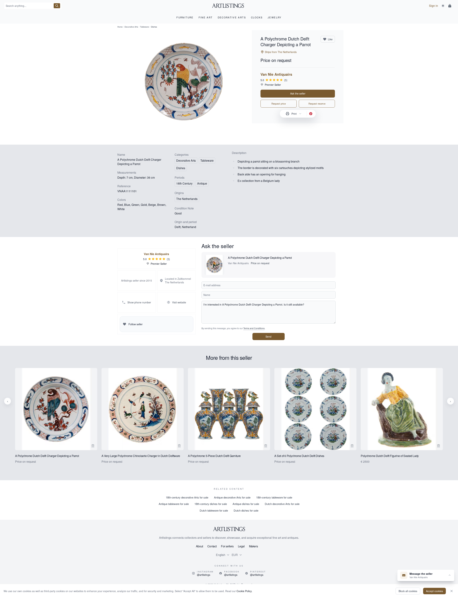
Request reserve (316, 103)
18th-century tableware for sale (274, 497)
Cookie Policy (244, 591)
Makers (253, 546)
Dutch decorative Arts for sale (282, 504)
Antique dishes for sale (246, 504)
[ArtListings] (229, 529)
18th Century (184, 183)
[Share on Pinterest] (311, 114)
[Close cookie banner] (451, 591)
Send (268, 336)
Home (120, 26)
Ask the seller (297, 93)
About (199, 546)
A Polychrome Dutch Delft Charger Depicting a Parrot (260, 258)
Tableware (144, 26)
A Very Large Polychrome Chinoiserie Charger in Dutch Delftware (140, 456)
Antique (202, 183)
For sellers (227, 546)
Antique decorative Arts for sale (232, 497)
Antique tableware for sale (174, 504)
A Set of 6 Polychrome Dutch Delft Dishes (299, 456)
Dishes (180, 168)
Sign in (433, 6)
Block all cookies (408, 591)
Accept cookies (434, 591)
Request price (278, 103)
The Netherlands (187, 199)
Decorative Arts (131, 26)
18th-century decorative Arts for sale (187, 497)
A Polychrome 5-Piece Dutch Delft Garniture (214, 456)
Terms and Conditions (254, 328)
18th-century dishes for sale (210, 504)
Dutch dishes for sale (246, 510)
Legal (241, 546)
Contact (212, 546)
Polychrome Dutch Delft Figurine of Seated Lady (390, 456)
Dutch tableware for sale (214, 510)
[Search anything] (57, 5)
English (220, 555)
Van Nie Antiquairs (276, 74)
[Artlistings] (229, 6)
